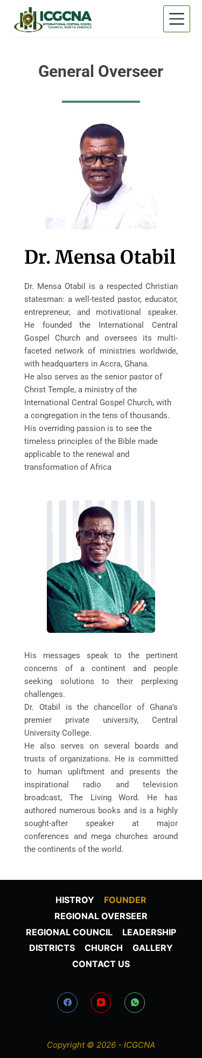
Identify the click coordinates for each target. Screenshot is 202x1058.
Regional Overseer (101, 916)
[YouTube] (101, 1002)
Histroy (74, 899)
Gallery (153, 947)
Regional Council (69, 932)
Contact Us (101, 963)
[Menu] (176, 18)
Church (104, 947)
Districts (52, 947)
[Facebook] (67, 1002)
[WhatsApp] (134, 1002)
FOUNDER (125, 899)
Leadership (149, 932)
